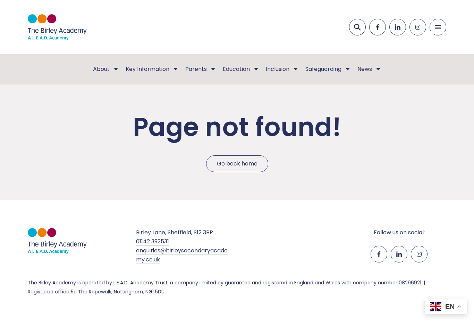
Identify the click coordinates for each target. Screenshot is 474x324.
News (364, 69)
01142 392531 (152, 241)
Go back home (237, 164)
